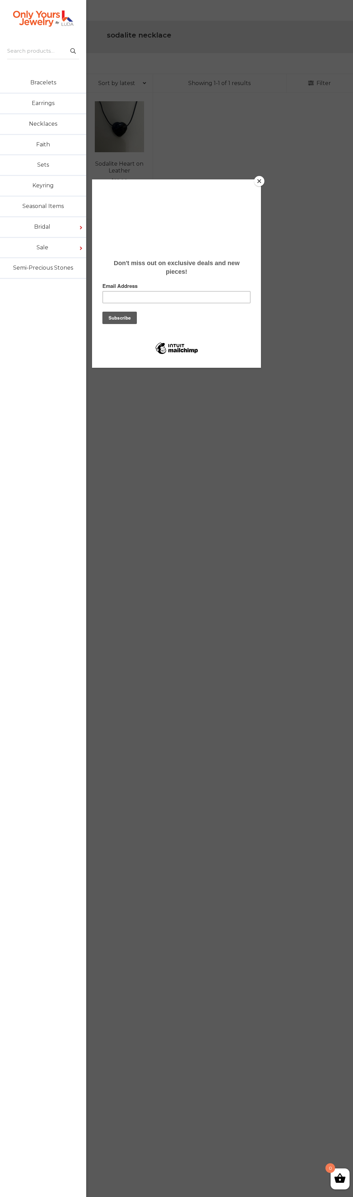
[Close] (259, 181)
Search (72, 50)
